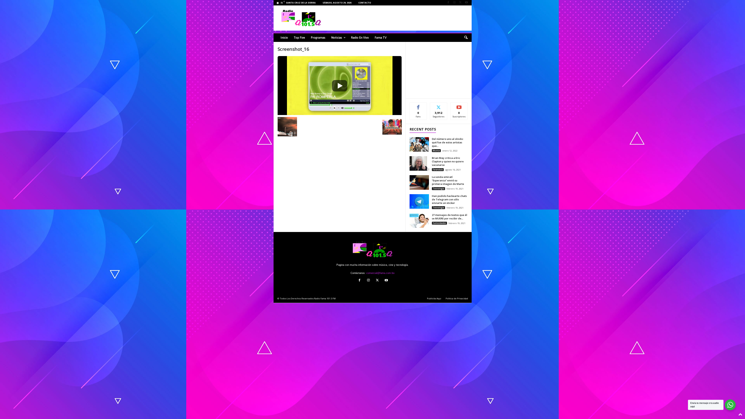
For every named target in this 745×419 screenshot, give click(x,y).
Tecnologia (438, 188)
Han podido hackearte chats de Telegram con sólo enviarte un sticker (449, 199)
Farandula (438, 169)
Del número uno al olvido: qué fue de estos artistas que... (447, 142)
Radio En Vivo (360, 37)
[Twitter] (460, 2)
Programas (318, 37)
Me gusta (418, 105)
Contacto (364, 2)
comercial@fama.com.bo (380, 273)
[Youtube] (466, 2)
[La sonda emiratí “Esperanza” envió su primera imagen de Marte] (419, 182)
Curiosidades (439, 223)
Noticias (336, 37)
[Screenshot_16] (340, 85)
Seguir (438, 105)
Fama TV (380, 37)
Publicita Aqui (434, 298)
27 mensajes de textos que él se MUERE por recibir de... (449, 216)
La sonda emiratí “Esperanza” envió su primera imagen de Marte (448, 180)
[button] (466, 37)
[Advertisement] (399, 18)
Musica (436, 150)
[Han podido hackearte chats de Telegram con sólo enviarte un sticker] (419, 201)
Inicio (284, 37)
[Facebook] (448, 2)
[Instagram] (454, 2)
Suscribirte (459, 105)
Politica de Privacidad (457, 298)
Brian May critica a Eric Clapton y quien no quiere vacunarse (448, 161)
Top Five (299, 37)
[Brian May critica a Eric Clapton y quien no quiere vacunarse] (419, 163)
